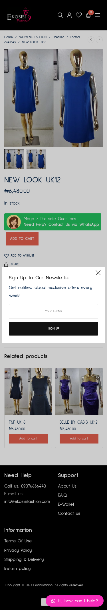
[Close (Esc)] (98, 275)
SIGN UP (53, 328)
